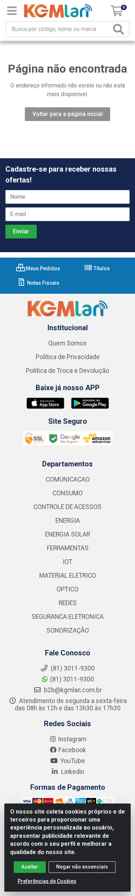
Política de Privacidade (68, 357)
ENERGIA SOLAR (67, 534)
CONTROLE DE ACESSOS (67, 507)
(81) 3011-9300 (72, 679)
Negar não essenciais (82, 867)
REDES (68, 603)
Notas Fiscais (42, 283)
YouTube (72, 760)
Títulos (101, 268)
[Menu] (11, 10)
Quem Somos (67, 343)
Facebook (72, 750)
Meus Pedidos (42, 268)
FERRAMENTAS (68, 548)
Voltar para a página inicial (67, 114)
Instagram (72, 739)
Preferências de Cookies (47, 881)
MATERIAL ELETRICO (67, 575)
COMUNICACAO (68, 479)
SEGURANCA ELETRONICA (68, 616)
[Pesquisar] (120, 29)
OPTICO (67, 589)
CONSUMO (68, 493)
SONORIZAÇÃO (67, 630)
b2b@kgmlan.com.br (72, 690)
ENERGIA (67, 520)
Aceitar (29, 867)
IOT (67, 561)
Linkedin (72, 771)
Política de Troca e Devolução (67, 370)
